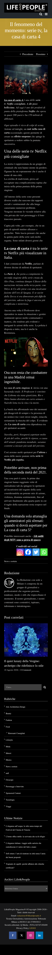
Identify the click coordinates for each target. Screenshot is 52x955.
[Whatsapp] (44, 552)
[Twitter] (36, 552)
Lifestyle (9, 740)
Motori (8, 753)
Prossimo (40, 54)
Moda (8, 746)
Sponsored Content (13, 793)
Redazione (12, 573)
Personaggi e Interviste (15, 786)
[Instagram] (20, 552)
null (7, 773)
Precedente (27, 54)
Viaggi (8, 806)
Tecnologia (10, 799)
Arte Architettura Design (15, 706)
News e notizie (10, 561)
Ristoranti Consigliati (16, 733)
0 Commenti (26, 669)
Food (8, 726)
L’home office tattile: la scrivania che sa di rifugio (25, 836)
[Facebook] (28, 552)
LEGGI (32, 928)
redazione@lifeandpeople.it (29, 915)
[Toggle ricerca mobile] (40, 14)
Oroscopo (9, 779)
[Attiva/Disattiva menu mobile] (46, 14)
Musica (8, 760)
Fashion (9, 720)
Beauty (8, 713)
